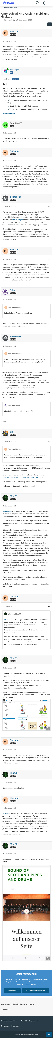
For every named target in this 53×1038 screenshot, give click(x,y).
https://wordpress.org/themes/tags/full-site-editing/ (21, 477)
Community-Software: (26, 1034)
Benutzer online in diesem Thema (17, 1004)
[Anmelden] (43, 3)
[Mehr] (49, 41)
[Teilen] (49, 24)
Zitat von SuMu (14, 405)
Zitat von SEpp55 (14, 614)
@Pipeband (7, 511)
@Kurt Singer (17, 220)
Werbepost (15, 69)
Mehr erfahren (8, 114)
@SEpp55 (6, 813)
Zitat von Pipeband (15, 307)
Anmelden (12, 991)
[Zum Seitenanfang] (49, 1034)
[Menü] (49, 3)
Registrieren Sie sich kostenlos (19, 982)
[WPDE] (9, 3)
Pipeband (8, 20)
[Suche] (37, 3)
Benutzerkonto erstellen (35, 991)
